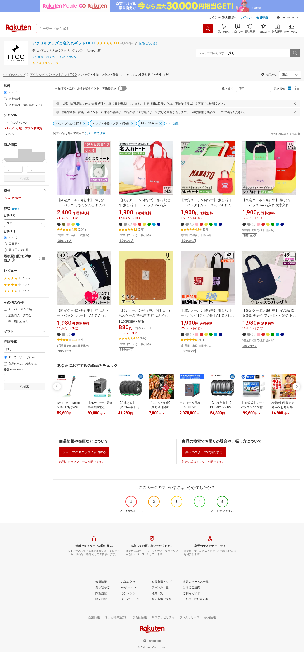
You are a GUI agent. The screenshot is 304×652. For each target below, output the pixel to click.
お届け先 (9, 215)
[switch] (42, 258)
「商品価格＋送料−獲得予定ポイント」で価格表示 (84, 88)
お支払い (51, 57)
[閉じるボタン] (294, 103)
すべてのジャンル (15, 122)
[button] (287, 18)
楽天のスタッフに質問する (204, 452)
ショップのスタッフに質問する (84, 452)
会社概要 (38, 57)
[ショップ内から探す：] (295, 53)
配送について (68, 57)
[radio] (5, 92)
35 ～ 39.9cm (12, 198)
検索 (26, 178)
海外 (17, 209)
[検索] (208, 28)
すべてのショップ (14, 74)
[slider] (4, 161)
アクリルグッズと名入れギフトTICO (63, 43)
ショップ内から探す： (213, 53)
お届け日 (9, 231)
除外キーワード (14, 369)
